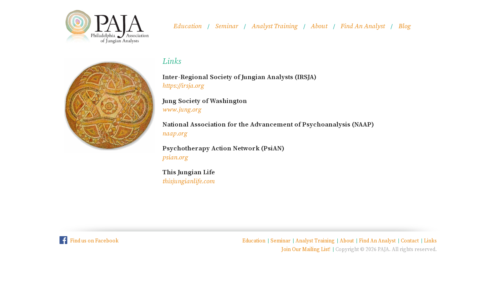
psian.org (175, 158)
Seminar (226, 26)
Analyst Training (274, 26)
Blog (404, 26)
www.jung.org (181, 110)
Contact (410, 241)
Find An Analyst (363, 26)
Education (187, 26)
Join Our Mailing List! (305, 249)
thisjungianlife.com (188, 181)
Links (430, 241)
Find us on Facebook (94, 241)
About (319, 26)
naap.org (174, 134)
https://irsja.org (183, 86)
